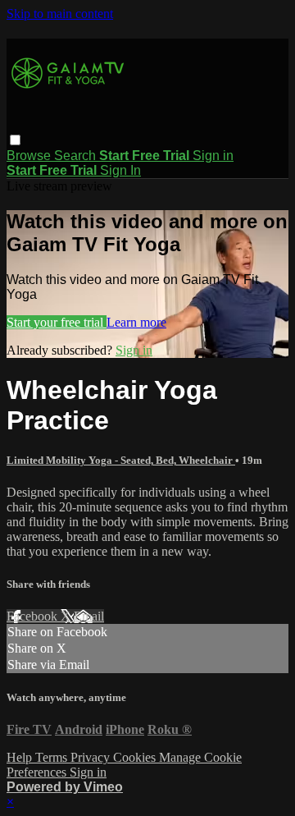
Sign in (213, 156)
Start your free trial (57, 322)
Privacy (91, 757)
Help (21, 757)
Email (89, 616)
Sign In (120, 170)
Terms (52, 757)
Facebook (34, 616)
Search (76, 156)
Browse (30, 156)
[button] (15, 140)
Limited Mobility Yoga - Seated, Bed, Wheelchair (121, 460)
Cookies (136, 757)
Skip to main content (60, 14)
